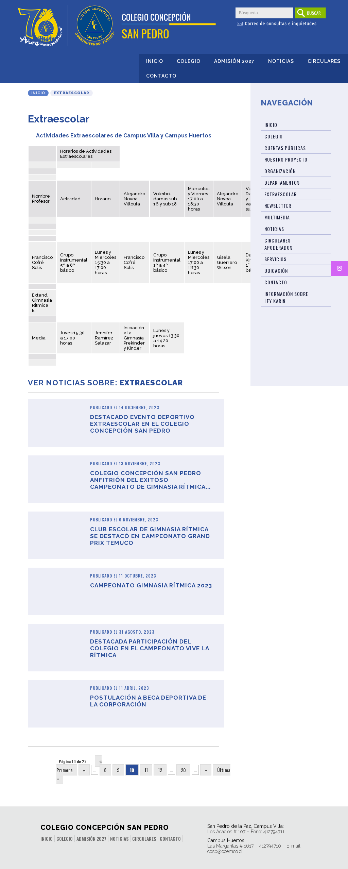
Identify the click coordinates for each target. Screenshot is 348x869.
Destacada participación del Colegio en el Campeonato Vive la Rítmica (149, 648)
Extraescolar (280, 194)
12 (160, 769)
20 (183, 769)
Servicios (275, 259)
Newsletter (277, 205)
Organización (280, 170)
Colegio (189, 61)
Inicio (154, 61)
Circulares (324, 61)
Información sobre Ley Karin (286, 297)
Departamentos (282, 182)
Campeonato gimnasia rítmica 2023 (151, 585)
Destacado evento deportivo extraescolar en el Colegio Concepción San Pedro (142, 424)
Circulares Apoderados (278, 244)
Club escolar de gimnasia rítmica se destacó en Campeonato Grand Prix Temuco (150, 536)
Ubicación (276, 270)
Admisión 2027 (234, 61)
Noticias (281, 61)
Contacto (161, 76)
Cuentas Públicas (285, 147)
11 (146, 769)
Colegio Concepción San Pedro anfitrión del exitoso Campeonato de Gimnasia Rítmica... (150, 480)
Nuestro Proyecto (286, 159)
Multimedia (277, 217)
